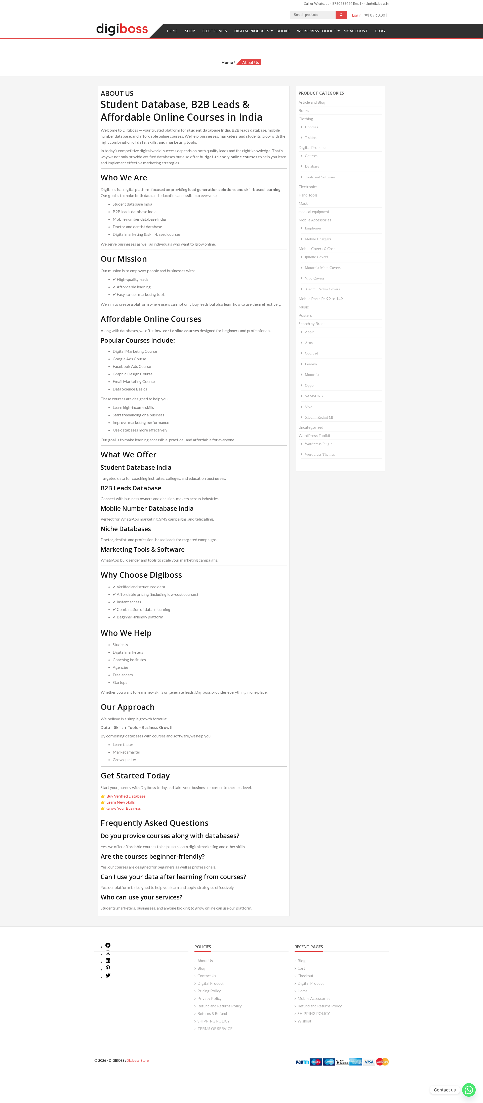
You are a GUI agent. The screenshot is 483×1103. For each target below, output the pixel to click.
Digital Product (210, 983)
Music (304, 307)
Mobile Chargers (318, 239)
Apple (309, 332)
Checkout (305, 975)
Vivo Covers (315, 278)
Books (283, 31)
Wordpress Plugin (319, 444)
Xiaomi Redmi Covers (322, 289)
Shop (190, 31)
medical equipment (314, 211)
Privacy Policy (209, 998)
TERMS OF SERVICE (214, 1028)
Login (356, 15)
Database (312, 166)
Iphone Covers (316, 257)
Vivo (308, 407)
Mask (303, 203)
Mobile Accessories (315, 220)
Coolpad (311, 353)
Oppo (309, 385)
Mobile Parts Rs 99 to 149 (321, 298)
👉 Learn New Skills (118, 802)
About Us (205, 960)
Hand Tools (308, 195)
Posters (305, 315)
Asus (309, 342)
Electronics (215, 31)
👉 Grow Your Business (121, 808)
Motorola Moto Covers (323, 267)
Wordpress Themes (320, 454)
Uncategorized (311, 427)
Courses (311, 155)
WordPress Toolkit (316, 31)
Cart (301, 968)
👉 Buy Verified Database (123, 796)
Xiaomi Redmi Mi (319, 417)
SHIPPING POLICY (213, 1021)
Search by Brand (312, 323)
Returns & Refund (212, 1013)
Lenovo (311, 364)
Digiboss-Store (138, 1060)
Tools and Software (320, 177)
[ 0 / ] (377, 15)
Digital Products (251, 31)
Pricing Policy (209, 991)
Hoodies (311, 127)
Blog (380, 31)
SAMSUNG (314, 396)
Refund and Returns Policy (219, 1006)
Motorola (312, 374)
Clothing (306, 118)
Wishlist (304, 1021)
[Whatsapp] (469, 1090)
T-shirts (310, 137)
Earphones (313, 228)
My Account (356, 31)
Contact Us (206, 975)
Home (172, 31)
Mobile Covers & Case (317, 248)
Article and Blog (312, 102)
